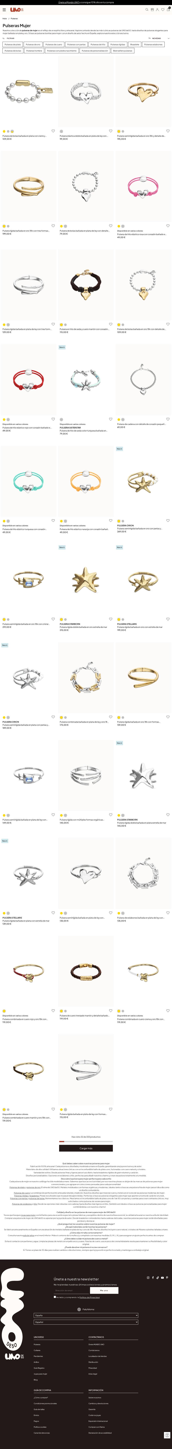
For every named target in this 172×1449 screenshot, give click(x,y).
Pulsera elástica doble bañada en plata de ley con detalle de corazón (83, 136)
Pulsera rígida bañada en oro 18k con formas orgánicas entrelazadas (138, 722)
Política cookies (40, 1427)
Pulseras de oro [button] (33, 44)
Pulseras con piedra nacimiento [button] (62, 50)
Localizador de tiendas (98, 1356)
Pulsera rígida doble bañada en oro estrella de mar (83, 627)
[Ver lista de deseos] (161, 10)
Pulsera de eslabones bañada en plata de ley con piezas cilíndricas (140, 918)
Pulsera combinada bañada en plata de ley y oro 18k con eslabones (84, 722)
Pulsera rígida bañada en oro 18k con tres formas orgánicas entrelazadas (25, 231)
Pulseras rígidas (21, 1196)
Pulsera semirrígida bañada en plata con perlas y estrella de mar (25, 725)
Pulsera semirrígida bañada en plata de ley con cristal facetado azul (24, 819)
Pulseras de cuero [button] (54, 44)
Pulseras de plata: (17, 1187)
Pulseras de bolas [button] (13, 50)
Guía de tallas (39, 1409)
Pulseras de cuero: (22, 1193)
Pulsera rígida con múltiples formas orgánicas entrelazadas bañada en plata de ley (81, 819)
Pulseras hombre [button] (34, 50)
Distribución (93, 1362)
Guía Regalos (39, 1368)
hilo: (35, 1204)
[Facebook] (153, 1278)
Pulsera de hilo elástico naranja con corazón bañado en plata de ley (84, 529)
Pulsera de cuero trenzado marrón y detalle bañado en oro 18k (84, 1015)
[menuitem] (7, 19)
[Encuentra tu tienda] (151, 10)
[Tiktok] (158, 1278)
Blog (36, 1380)
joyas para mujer (28, 1215)
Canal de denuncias (42, 1433)
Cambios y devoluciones (98, 1403)
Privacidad (93, 1368)
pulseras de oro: (34, 1187)
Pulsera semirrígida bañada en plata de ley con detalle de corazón (81, 918)
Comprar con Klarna (97, 1427)
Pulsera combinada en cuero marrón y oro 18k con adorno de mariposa (26, 1117)
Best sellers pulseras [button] (122, 50)
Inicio (5, 18)
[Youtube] (162, 1278)
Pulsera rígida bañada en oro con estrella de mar (139, 627)
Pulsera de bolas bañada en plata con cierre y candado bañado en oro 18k (24, 136)
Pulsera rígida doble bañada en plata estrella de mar (141, 823)
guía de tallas (28, 1235)
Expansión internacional (98, 1421)
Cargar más (86, 1148)
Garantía (92, 1409)
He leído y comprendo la (78, 1297)
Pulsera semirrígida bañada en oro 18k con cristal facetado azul (25, 624)
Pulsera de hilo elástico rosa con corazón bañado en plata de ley (141, 234)
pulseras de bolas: (37, 1198)
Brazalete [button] (134, 44)
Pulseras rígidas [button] (118, 44)
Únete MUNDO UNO (96, 1344)
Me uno (104, 1290)
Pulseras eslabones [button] (153, 44)
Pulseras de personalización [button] (95, 50)
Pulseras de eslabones (22, 1204)
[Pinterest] (167, 1278)
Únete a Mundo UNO (68, 2)
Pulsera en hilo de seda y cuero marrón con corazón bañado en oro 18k (84, 329)
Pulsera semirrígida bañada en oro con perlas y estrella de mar (139, 528)
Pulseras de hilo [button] (98, 44)
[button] (156, 10)
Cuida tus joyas (95, 1415)
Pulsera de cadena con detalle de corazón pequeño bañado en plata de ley (141, 424)
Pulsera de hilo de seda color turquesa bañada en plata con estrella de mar (83, 430)
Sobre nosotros (95, 1398)
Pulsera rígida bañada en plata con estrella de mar (26, 921)
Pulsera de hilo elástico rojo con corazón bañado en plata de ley (27, 427)
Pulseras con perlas (19, 1198)
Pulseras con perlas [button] (76, 44)
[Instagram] (148, 1278)
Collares (37, 1350)
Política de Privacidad (89, 1297)
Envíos (36, 1415)
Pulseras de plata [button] (13, 44)
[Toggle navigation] (4, 9)
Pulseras (14, 18)
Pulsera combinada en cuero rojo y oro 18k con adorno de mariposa (24, 1019)
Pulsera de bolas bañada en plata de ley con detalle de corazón (84, 231)
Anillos (36, 1362)
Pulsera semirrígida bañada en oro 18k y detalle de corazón (140, 136)
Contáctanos (94, 1350)
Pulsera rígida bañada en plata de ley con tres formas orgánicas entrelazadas (27, 329)
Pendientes (38, 1356)
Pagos (36, 1421)
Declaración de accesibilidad (100, 1433)
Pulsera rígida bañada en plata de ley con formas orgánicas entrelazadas (82, 1114)
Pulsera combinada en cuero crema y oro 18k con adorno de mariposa (140, 1019)
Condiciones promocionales (45, 1403)
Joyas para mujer (40, 1374)
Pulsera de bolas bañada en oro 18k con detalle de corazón (140, 329)
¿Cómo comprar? (41, 1398)
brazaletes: (34, 1196)
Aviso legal (93, 1374)
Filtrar (10, 38)
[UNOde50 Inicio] (17, 10)
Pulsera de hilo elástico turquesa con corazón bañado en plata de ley (24, 529)
